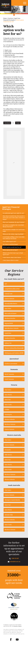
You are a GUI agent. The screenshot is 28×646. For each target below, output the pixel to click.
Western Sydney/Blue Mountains (14, 348)
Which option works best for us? (12, 247)
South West (8, 333)
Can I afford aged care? (9, 241)
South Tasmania (9, 379)
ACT (6, 284)
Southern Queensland (11, 363)
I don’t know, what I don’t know (12, 257)
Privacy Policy (18, 626)
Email (18, 123)
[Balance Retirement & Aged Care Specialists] (5, 5)
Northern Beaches (10, 318)
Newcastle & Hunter (10, 313)
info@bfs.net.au (15, 561)
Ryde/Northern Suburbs (11, 328)
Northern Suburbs (10, 424)
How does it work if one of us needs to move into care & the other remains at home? (14, 217)
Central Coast (8, 293)
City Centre (8, 390)
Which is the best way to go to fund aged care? (13, 253)
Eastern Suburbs (9, 298)
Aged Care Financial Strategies (11, 19)
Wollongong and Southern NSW (14, 353)
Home (5, 18)
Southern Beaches (10, 338)
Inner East (8, 399)
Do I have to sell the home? (10, 244)
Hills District (8, 455)
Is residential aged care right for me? (13, 213)
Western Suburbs (10, 419)
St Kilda (7, 409)
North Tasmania (9, 374)
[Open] (24, 3)
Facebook (7, 123)
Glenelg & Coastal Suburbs (12, 500)
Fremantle (8, 450)
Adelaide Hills (9, 515)
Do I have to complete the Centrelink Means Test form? (13, 225)
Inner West (8, 308)
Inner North (8, 395)
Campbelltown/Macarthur (12, 289)
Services (10, 18)
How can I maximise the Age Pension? (13, 222)
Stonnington (8, 414)
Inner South (8, 404)
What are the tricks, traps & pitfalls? (13, 234)
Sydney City (8, 343)
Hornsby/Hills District (11, 303)
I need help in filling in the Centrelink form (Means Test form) (13, 237)
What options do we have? (10, 250)
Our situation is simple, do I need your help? (14, 230)
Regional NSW (9, 323)
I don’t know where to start (10, 260)
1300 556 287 (15, 558)
